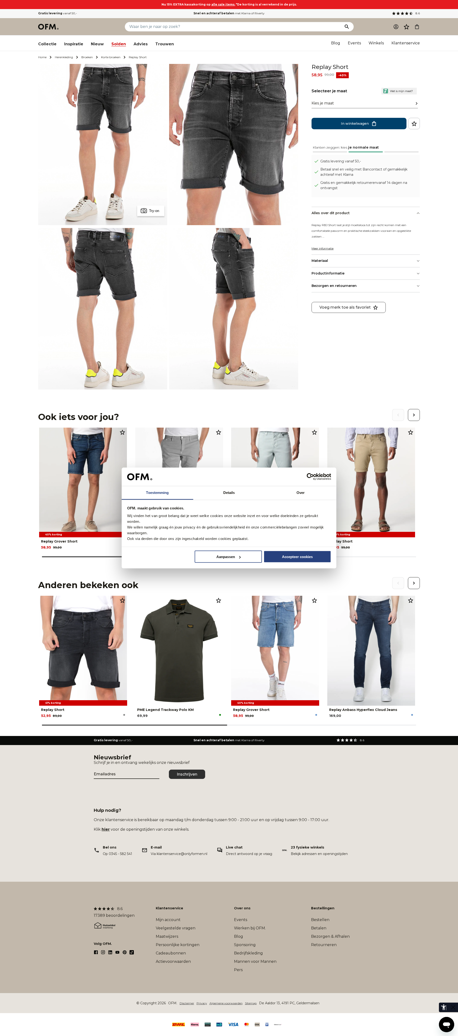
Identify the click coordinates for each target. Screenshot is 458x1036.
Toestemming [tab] (157, 492)
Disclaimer (187, 1003)
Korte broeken (110, 57)
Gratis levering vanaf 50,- (340, 161)
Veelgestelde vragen (175, 928)
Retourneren (324, 945)
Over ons (242, 908)
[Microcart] (417, 27)
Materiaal (320, 261)
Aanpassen (225, 557)
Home (42, 57)
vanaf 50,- (57, 13)
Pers (238, 970)
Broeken (87, 57)
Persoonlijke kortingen (177, 945)
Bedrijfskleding (248, 953)
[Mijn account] (396, 27)
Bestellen (320, 919)
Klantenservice (405, 43)
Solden (118, 44)
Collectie (47, 44)
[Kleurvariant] (124, 715)
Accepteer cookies (297, 557)
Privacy (202, 1003)
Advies (141, 44)
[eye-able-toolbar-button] (443, 1007)
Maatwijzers (167, 936)
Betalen (318, 928)
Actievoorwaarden (173, 961)
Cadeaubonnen (171, 953)
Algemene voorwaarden (226, 1003)
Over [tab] (301, 492)
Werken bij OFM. (250, 928)
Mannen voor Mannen (255, 961)
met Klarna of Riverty (229, 13)
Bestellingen (322, 908)
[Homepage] (48, 27)
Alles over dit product (331, 213)
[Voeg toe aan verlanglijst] (414, 123)
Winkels (376, 43)
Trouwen (164, 44)
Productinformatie (328, 273)
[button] (406, 27)
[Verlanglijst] (406, 27)
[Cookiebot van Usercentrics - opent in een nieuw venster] (310, 476)
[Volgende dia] (414, 415)
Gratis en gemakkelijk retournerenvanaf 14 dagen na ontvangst (363, 185)
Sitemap (251, 1003)
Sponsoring (245, 945)
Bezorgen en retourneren (334, 286)
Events (354, 43)
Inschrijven (187, 774)
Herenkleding (64, 57)
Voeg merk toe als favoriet (345, 307)
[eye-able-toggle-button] (453, 1007)
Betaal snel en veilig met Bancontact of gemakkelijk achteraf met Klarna (363, 172)
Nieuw (97, 44)
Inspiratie (73, 44)
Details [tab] (229, 492)
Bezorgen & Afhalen (330, 936)
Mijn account (168, 919)
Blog (335, 43)
